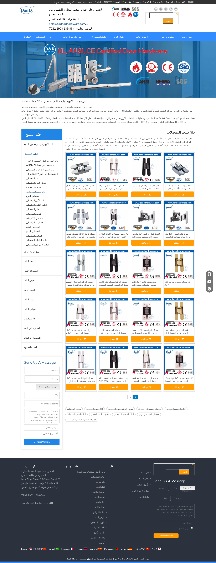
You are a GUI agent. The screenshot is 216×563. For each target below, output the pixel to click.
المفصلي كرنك (33, 226)
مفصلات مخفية (33, 187)
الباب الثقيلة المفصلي (36, 204)
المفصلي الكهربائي (35, 218)
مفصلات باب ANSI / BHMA (40, 165)
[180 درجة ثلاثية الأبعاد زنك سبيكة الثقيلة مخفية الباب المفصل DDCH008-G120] (179, 360)
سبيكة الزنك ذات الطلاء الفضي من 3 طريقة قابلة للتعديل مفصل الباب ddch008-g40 (80, 283)
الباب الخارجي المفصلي (37, 244)
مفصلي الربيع (32, 196)
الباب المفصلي (31, 153)
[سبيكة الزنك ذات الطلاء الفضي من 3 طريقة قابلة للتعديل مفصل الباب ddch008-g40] (81, 264)
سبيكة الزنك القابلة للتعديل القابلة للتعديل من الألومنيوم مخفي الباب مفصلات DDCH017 (80, 235)
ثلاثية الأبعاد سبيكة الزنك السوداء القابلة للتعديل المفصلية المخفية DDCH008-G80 (145, 187)
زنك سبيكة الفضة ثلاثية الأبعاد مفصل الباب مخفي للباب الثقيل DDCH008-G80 (112, 332)
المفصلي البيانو (33, 231)
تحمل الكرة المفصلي (36, 182)
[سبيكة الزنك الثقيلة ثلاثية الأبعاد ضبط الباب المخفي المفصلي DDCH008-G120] (146, 360)
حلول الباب (144, 497)
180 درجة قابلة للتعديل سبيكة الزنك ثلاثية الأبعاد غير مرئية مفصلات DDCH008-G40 (112, 187)
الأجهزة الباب (143, 484)
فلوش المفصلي (33, 213)
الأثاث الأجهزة (30, 347)
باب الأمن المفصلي (35, 200)
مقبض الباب (30, 280)
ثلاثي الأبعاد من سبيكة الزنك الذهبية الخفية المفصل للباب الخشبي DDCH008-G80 (176, 332)
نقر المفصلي (32, 178)
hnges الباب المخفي (100, 414)
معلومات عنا (143, 478)
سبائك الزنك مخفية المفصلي (120, 409)
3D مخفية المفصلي (94, 409)
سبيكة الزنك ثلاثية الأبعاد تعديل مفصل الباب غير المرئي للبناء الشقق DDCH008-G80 (145, 332)
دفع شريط (100, 481)
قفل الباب (29, 261)
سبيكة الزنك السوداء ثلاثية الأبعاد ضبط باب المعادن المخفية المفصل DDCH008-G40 (113, 283)
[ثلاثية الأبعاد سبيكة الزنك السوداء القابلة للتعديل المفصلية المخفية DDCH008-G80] (146, 167)
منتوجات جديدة (98, 537)
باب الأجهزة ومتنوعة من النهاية (38, 144)
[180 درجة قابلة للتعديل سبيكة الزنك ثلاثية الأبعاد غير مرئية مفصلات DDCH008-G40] (114, 167)
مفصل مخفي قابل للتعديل (149, 409)
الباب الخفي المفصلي (76, 414)
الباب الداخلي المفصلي (37, 240)
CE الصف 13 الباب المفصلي (40, 169)
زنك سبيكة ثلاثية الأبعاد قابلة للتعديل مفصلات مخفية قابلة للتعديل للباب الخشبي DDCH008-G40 (146, 283)
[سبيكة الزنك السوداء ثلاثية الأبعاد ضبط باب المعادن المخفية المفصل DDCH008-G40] (114, 264)
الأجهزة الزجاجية (32, 328)
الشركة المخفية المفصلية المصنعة (81, 419)
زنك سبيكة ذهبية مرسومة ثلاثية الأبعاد (177, 283)
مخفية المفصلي (74, 409)
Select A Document (48, 387)
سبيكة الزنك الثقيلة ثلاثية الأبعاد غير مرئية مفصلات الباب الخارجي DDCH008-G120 (80, 380)
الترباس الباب (30, 309)
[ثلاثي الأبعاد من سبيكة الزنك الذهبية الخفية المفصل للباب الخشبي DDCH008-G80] (179, 312)
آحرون (102, 542)
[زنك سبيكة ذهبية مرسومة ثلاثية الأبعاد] (179, 264)
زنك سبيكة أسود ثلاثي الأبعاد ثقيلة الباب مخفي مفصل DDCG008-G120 (113, 380)
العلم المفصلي (33, 209)
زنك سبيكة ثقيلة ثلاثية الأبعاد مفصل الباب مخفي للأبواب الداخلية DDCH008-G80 (78, 332)
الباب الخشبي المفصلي (124, 414)
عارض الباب (30, 318)
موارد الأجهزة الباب (140, 490)
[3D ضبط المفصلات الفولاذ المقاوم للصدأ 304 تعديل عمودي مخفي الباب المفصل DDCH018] (114, 216)
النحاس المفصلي (34, 235)
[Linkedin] (171, 9)
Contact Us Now (42, 441)
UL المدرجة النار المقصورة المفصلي (41, 160)
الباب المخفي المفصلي (176, 409)
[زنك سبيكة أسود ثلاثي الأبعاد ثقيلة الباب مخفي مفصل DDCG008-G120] (114, 360)
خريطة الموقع (72, 558)
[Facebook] (161, 9)
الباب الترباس (98, 512)
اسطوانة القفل (31, 270)
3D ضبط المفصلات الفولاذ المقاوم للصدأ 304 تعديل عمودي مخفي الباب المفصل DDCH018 (113, 235)
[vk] (156, 9)
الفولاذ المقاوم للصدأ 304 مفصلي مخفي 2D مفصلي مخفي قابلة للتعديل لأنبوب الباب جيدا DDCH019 (146, 235)
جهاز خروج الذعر (32, 251)
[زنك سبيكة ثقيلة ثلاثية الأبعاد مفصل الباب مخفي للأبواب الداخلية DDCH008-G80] (81, 312)
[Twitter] (166, 9)
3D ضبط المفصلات (35, 191)
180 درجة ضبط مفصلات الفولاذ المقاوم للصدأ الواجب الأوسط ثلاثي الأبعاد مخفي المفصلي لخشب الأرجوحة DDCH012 (177, 187)
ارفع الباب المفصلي (35, 222)
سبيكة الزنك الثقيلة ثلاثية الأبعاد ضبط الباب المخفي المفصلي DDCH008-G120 (145, 380)
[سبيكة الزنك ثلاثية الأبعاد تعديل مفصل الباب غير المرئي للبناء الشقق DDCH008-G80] (146, 312)
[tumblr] (176, 9)
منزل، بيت (144, 472)
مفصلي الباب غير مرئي (149, 414)
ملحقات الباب (98, 527)
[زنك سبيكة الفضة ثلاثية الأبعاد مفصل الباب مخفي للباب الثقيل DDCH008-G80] (114, 312)
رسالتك (79, 194)
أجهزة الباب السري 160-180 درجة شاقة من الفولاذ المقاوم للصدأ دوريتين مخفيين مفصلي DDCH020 (177, 235)
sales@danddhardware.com (35, 503)
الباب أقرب (29, 289)
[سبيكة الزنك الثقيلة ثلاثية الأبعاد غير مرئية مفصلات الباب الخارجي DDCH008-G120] (81, 360)
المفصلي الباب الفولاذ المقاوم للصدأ (41, 174)
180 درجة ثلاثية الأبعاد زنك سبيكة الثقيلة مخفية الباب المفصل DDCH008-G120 (178, 380)
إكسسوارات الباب (32, 337)
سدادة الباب (29, 299)
